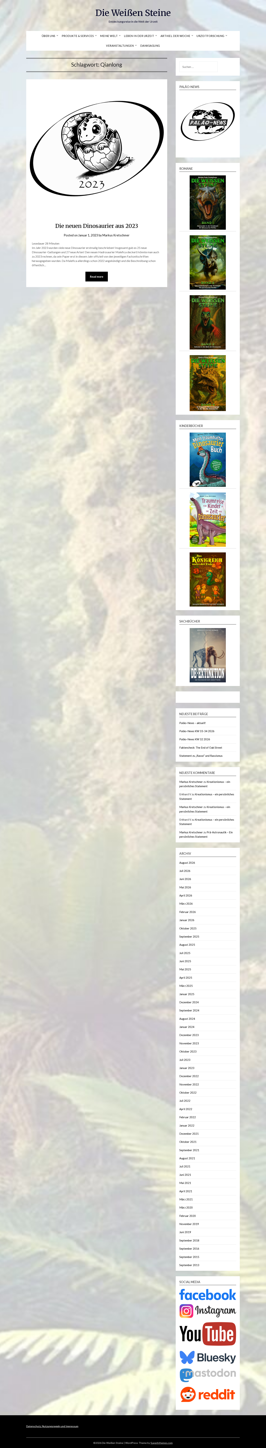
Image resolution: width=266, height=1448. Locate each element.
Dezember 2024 (189, 1002)
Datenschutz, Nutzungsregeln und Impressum (52, 1426)
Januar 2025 (186, 994)
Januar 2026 (186, 920)
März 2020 (186, 1207)
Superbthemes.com (162, 1442)
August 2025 (187, 944)
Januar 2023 (186, 1068)
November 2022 (189, 1084)
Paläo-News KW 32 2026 (194, 739)
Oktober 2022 (188, 1092)
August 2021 (187, 1158)
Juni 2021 (185, 1174)
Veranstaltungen (120, 45)
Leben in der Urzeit (139, 35)
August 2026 (187, 862)
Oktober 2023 (188, 1051)
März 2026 (186, 903)
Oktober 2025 (188, 928)
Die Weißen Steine (133, 12)
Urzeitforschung (210, 35)
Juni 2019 (185, 1232)
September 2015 (189, 1256)
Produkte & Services (78, 35)
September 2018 (189, 1240)
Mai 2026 (185, 887)
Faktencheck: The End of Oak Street (200, 747)
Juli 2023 (184, 1059)
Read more (96, 276)
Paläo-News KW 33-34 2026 (196, 731)
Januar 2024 (186, 1026)
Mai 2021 (185, 1182)
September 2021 (189, 1150)
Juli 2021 (184, 1166)
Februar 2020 (187, 1215)
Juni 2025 (185, 961)
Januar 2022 (186, 1125)
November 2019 (189, 1224)
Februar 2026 (187, 912)
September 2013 (189, 1265)
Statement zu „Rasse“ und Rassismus (201, 755)
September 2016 (189, 1248)
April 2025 (185, 977)
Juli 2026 (184, 870)
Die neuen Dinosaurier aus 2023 (96, 225)
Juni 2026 (185, 879)
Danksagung (150, 45)
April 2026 (185, 895)
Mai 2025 (185, 969)
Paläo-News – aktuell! (192, 723)
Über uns (48, 35)
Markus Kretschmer (116, 235)
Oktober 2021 (188, 1141)
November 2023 (189, 1043)
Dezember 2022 (189, 1076)
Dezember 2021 (189, 1133)
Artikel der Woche (175, 35)
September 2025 (189, 936)
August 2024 (187, 1018)
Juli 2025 (184, 953)
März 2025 (186, 985)
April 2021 (185, 1191)
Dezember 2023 (189, 1035)
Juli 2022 (184, 1100)
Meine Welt (109, 35)
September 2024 (189, 1010)
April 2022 (185, 1109)
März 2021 (186, 1199)
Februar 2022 (187, 1117)
